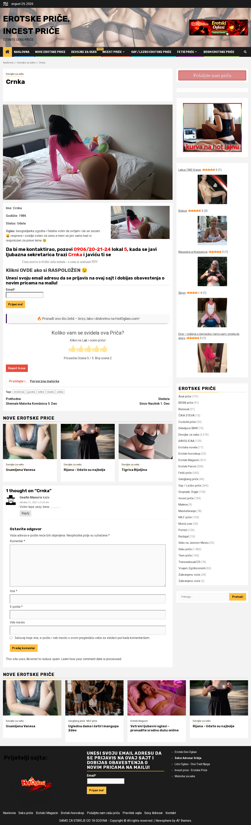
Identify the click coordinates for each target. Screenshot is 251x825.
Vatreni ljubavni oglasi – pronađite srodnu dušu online (154, 728)
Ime (13, 591)
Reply (25, 513)
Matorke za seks (185, 776)
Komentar (17, 541)
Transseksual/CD (189, 562)
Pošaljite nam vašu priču (103, 813)
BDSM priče (185, 402)
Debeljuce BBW (188, 428)
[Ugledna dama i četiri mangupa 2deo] (94, 698)
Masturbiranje (187, 511)
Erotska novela (187, 447)
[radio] (72, 349)
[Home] (7, 52)
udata (60, 391)
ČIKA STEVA (186, 415)
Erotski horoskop (189, 453)
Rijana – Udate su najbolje (84, 470)
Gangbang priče (188, 479)
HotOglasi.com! (127, 319)
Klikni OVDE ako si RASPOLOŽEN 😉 (46, 270)
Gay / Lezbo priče (189, 485)
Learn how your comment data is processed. (91, 659)
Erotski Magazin (188, 460)
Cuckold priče (187, 422)
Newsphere (163, 820)
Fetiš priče (185, 52)
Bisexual (183, 409)
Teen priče (185, 555)
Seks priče (185, 549)
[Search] (245, 52)
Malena (183, 504)
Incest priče (112, 52)
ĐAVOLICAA (186, 441)
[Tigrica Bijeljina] (146, 441)
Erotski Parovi (187, 466)
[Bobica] (212, 230)
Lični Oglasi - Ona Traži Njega (192, 764)
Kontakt (171, 813)
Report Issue (16, 368)
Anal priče (184, 396)
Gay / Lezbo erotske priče (151, 52)
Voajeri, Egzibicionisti (192, 568)
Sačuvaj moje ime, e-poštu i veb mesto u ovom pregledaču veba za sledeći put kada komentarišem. (82, 638)
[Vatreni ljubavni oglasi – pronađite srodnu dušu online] (156, 698)
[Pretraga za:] (203, 597)
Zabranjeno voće (189, 574)
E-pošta (16, 607)
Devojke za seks (84, 52)
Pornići (182, 530)
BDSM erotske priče (219, 52)
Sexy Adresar (153, 813)
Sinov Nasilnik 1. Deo (154, 401)
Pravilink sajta (132, 813)
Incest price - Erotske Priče (191, 770)
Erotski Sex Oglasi (186, 752)
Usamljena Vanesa (20, 470)
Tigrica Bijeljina (134, 470)
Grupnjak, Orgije (188, 492)
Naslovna (21, 52)
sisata (50, 391)
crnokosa (19, 391)
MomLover (185, 524)
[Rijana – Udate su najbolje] (88, 441)
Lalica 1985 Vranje (200, 169)
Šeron (192, 292)
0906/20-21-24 (92, 249)
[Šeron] (212, 312)
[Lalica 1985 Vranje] (212, 189)
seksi (41, 391)
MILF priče (185, 517)
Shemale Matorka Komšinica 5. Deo (31, 401)
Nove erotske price (50, 52)
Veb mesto (17, 622)
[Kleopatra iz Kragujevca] (212, 271)
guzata (31, 391)
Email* (10, 289)
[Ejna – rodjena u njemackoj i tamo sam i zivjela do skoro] (212, 358)
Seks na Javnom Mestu (193, 543)
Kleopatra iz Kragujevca (203, 251)
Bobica (192, 210)
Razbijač (183, 536)
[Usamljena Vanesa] (30, 441)
